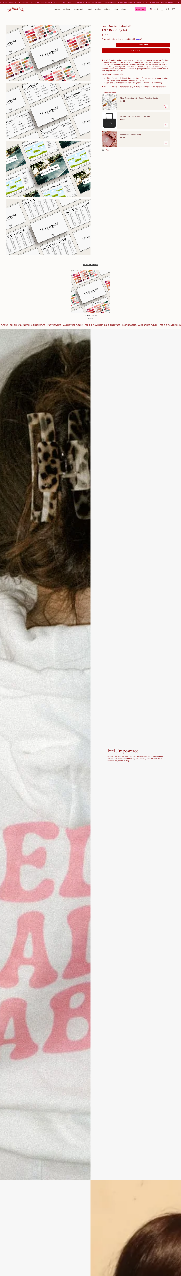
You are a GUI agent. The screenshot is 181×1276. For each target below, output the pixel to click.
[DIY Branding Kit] (90, 291)
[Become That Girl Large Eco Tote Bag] (109, 120)
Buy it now (135, 51)
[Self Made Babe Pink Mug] (109, 139)
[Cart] (173, 9)
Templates (112, 26)
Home (104, 26)
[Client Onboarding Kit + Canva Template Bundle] (109, 102)
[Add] (166, 106)
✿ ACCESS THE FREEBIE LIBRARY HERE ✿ (37, 2)
